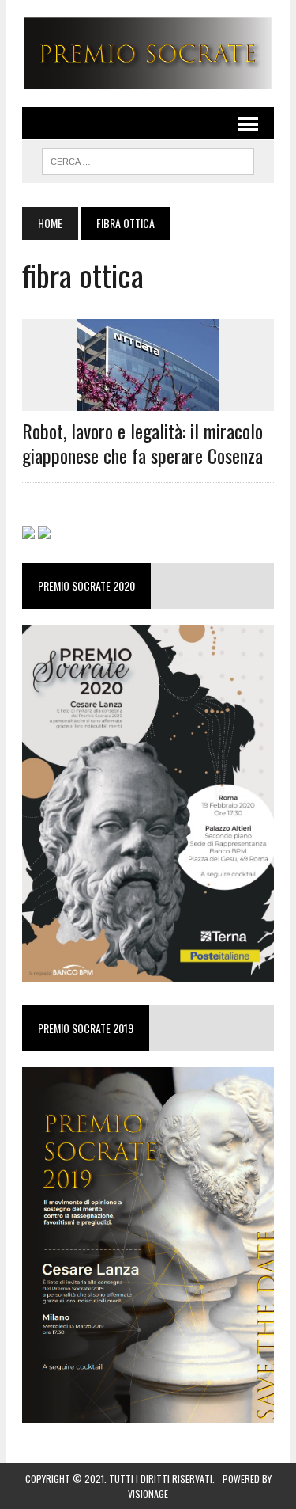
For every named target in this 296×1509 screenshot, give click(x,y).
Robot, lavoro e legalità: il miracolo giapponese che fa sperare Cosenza (142, 442)
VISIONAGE (148, 1493)
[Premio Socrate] (148, 53)
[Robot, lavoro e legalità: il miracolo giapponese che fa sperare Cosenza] (148, 400)
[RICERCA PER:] (148, 159)
